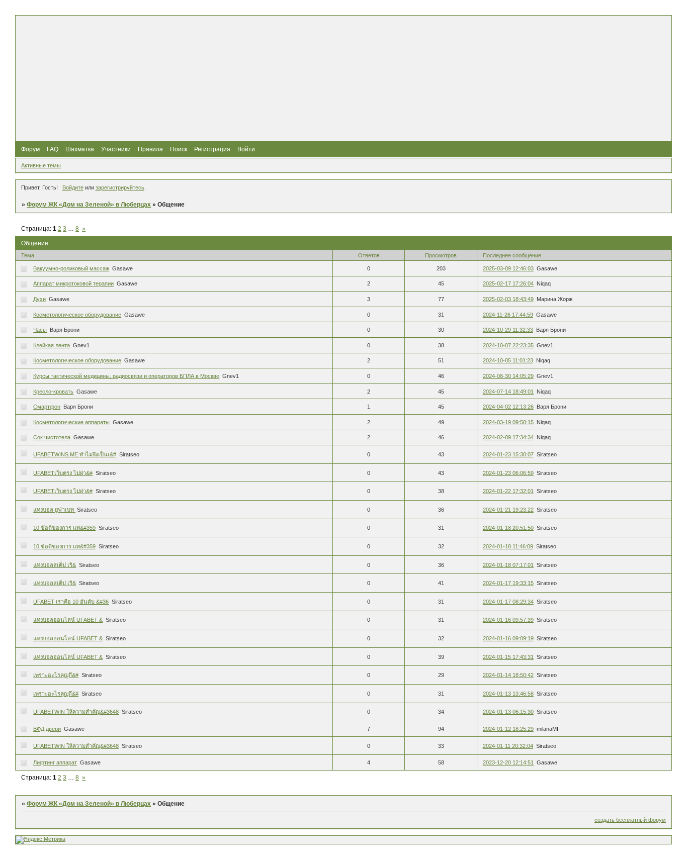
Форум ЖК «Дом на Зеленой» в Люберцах (89, 204)
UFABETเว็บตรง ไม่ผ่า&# (63, 473)
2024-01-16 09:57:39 (508, 620)
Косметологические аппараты (71, 422)
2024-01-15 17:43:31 (508, 657)
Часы (40, 330)
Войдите (72, 187)
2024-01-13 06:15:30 (508, 712)
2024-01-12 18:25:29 (508, 729)
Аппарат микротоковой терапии (73, 283)
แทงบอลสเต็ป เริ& (54, 565)
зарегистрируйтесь (120, 187)
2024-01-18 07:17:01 (508, 565)
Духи (39, 299)
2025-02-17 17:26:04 (508, 283)
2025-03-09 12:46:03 (508, 268)
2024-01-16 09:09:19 (508, 638)
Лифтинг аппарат (55, 762)
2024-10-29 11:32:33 (508, 330)
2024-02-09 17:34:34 (508, 437)
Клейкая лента (51, 345)
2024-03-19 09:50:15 (508, 422)
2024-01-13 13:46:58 (508, 694)
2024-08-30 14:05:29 (508, 376)
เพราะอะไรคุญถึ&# (55, 675)
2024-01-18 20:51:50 (508, 528)
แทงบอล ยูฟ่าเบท (54, 510)
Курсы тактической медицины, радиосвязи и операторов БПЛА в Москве (126, 376)
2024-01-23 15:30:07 (508, 454)
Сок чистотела (51, 437)
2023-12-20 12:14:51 (508, 762)
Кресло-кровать (53, 392)
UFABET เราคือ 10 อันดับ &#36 (71, 602)
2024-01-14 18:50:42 (508, 675)
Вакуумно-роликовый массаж (71, 268)
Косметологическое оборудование (77, 315)
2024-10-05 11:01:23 (508, 360)
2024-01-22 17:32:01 (508, 491)
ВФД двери (47, 729)
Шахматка (79, 149)
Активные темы (41, 165)
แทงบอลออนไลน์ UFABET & (68, 620)
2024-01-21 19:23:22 (508, 510)
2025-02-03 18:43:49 (508, 299)
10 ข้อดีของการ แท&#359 (64, 528)
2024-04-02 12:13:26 (508, 407)
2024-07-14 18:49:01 (508, 392)
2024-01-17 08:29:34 (508, 602)
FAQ (52, 149)
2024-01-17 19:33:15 (508, 583)
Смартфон (46, 407)
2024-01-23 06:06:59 (508, 473)
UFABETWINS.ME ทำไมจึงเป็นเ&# (74, 454)
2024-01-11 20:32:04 (508, 746)
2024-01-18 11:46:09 (508, 546)
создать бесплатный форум (630, 820)
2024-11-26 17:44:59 (508, 315)
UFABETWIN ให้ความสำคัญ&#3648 (76, 712)
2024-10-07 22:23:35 (508, 345)
